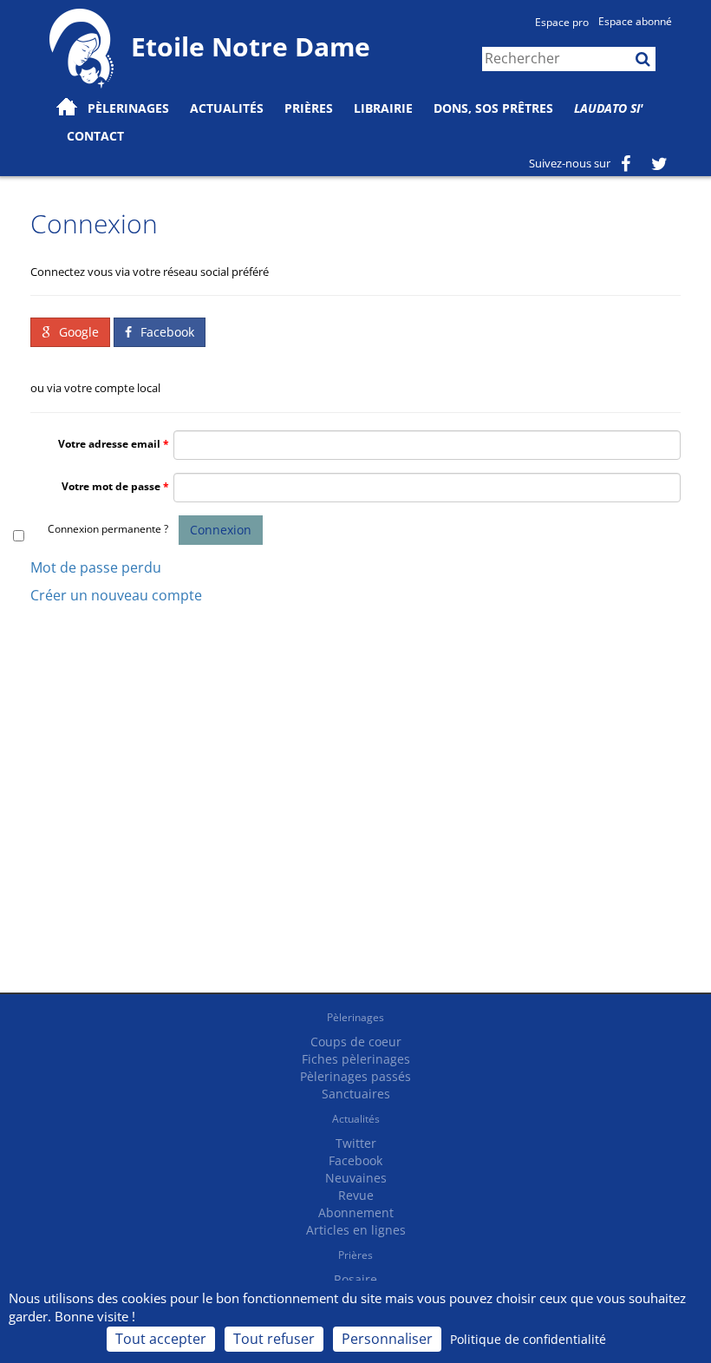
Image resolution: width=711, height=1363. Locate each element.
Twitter (356, 1143)
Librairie (383, 108)
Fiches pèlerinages (356, 1059)
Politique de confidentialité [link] (528, 1339)
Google (77, 332)
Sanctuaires (356, 1093)
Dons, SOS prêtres (493, 108)
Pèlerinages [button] (128, 108)
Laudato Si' (608, 108)
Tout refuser (274, 1338)
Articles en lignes (356, 1230)
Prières (308, 108)
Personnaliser (387, 1338)
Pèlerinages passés (355, 1076)
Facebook (165, 332)
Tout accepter (160, 1338)
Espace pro (562, 22)
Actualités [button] (227, 108)
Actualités (356, 1118)
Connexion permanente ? (108, 528)
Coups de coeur (355, 1041)
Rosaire (355, 1279)
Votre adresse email (109, 443)
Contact (95, 136)
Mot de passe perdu (95, 567)
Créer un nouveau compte (116, 595)
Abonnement (356, 1212)
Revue (356, 1195)
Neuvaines (356, 1178)
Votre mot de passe (111, 486)
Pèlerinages (355, 1017)
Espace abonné (635, 21)
